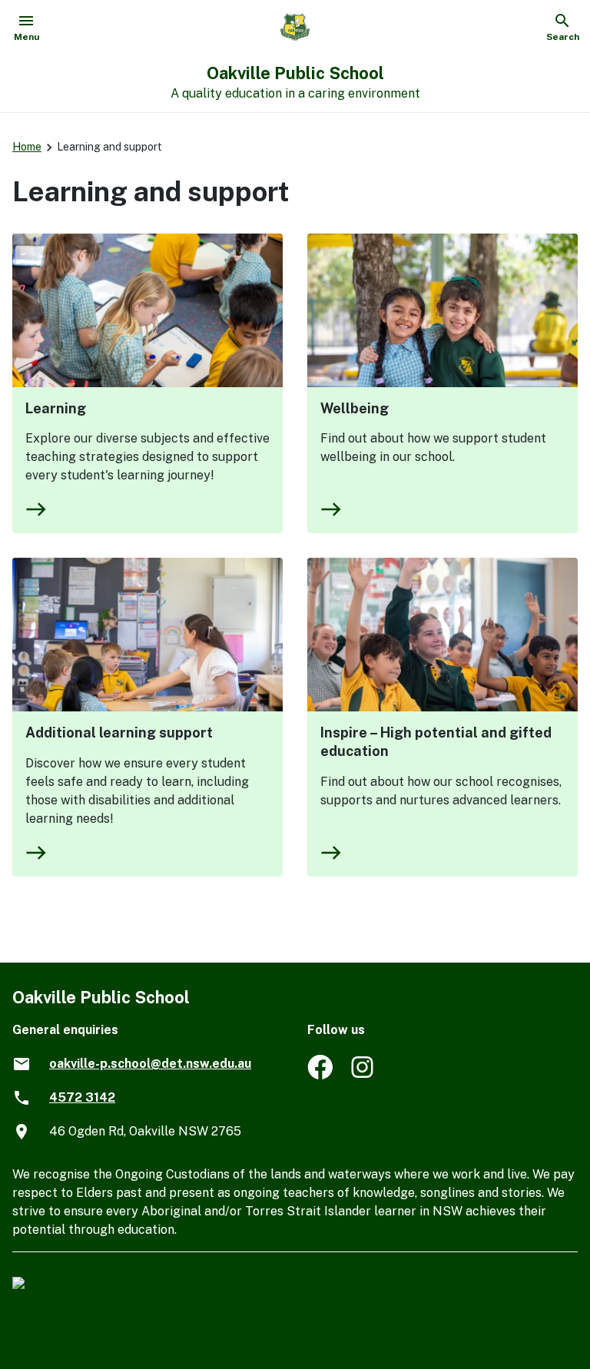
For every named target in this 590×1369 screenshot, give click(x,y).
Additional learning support (119, 732)
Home (26, 147)
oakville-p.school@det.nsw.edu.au (150, 1063)
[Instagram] (363, 1075)
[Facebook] (320, 1075)
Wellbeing (354, 408)
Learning (55, 408)
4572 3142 (82, 1097)
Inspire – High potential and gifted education (436, 741)
